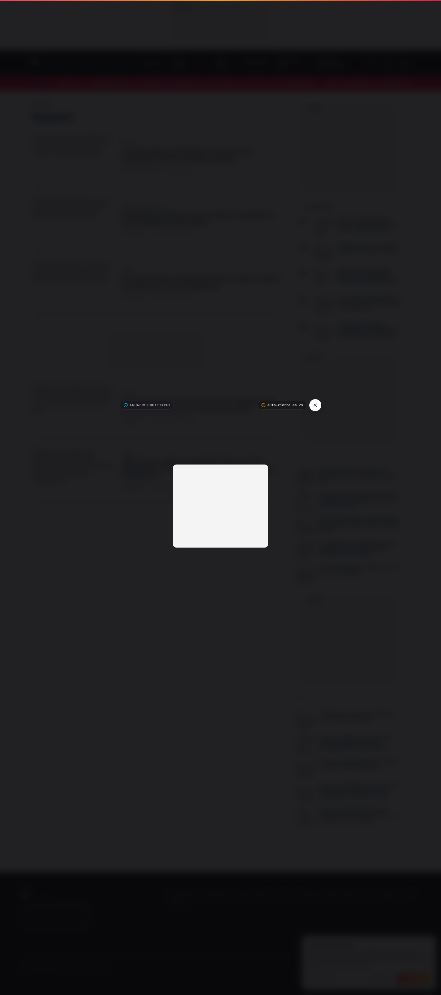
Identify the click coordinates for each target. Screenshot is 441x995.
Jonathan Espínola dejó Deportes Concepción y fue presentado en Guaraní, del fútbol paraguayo (188, 155)
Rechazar (381, 978)
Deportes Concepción (341, 893)
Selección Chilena (183, 893)
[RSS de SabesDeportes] (83, 923)
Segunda (260, 893)
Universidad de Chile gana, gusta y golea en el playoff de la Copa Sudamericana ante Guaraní (198, 218)
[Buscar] (389, 63)
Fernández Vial (388, 893)
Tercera (277, 893)
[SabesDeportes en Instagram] (55, 923)
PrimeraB (241, 893)
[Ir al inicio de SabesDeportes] (84, 63)
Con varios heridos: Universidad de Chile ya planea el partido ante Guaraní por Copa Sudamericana (201, 282)
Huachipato (310, 893)
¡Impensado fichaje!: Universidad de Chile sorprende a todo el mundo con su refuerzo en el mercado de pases (198, 405)
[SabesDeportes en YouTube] (27, 923)
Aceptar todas (412, 978)
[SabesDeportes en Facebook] (41, 923)
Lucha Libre (178, 902)
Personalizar (323, 978)
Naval (292, 893)
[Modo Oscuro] (403, 63)
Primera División (216, 893)
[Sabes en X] (69, 923)
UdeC (367, 893)
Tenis (408, 893)
